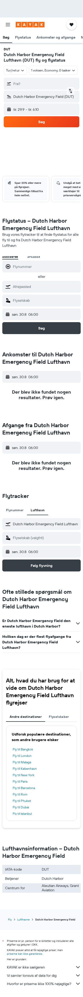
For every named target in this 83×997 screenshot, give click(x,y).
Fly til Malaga (22, 762)
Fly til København (25, 769)
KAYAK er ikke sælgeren (26, 967)
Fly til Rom (20, 794)
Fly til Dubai (21, 807)
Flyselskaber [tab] (59, 717)
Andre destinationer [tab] (26, 717)
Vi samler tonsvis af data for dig (31, 975)
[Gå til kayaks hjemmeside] (30, 24)
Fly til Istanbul (22, 814)
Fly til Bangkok (23, 749)
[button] (8, 25)
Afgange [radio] (33, 257)
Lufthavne (23, 919)
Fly (10, 919)
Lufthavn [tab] (37, 510)
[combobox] (45, 286)
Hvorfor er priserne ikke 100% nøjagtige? (39, 983)
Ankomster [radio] (10, 257)
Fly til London (22, 756)
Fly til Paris (20, 781)
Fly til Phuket (22, 801)
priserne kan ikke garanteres (24, 953)
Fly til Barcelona (24, 788)
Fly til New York (23, 775)
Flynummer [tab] (14, 510)
